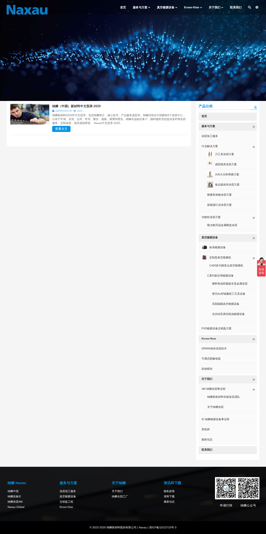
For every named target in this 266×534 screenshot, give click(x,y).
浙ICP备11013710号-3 (162, 527)
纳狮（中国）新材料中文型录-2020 (76, 106)
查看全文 (61, 128)
